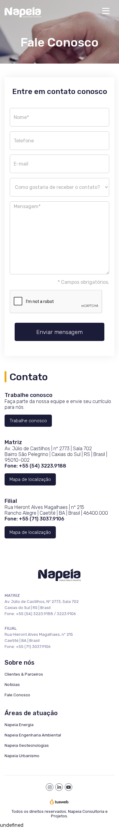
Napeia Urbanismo (22, 755)
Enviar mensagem (59, 332)
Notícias (12, 684)
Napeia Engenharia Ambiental (33, 735)
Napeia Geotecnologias (27, 745)
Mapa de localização (30, 479)
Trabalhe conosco (28, 420)
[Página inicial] (51, 11)
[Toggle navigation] (105, 11)
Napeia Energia (19, 724)
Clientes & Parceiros (24, 674)
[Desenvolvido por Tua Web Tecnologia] (59, 801)
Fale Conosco (17, 695)
